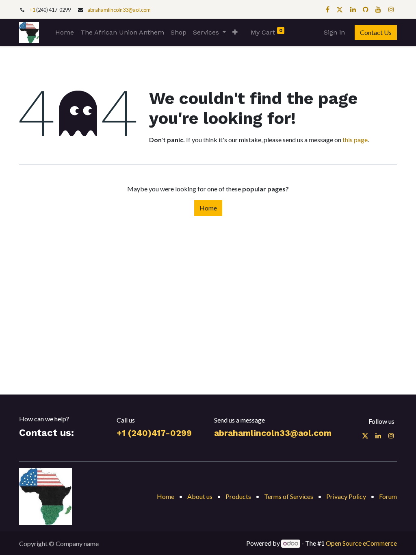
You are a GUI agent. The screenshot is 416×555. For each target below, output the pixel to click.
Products (238, 496)
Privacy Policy (346, 496)
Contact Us (376, 32)
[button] (235, 32)
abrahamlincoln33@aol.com (119, 10)
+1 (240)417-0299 (154, 433)
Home (208, 208)
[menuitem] (64, 32)
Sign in (334, 32)
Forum (388, 496)
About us (199, 496)
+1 (33, 10)
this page (355, 139)
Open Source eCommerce (361, 543)
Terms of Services (288, 496)
